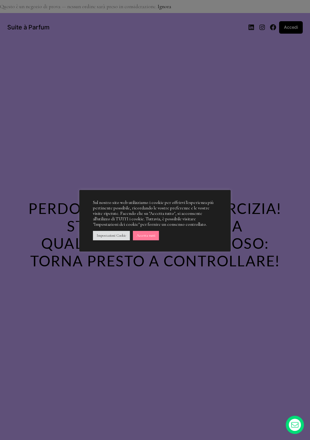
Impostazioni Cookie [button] (111, 235)
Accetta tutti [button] (146, 235)
